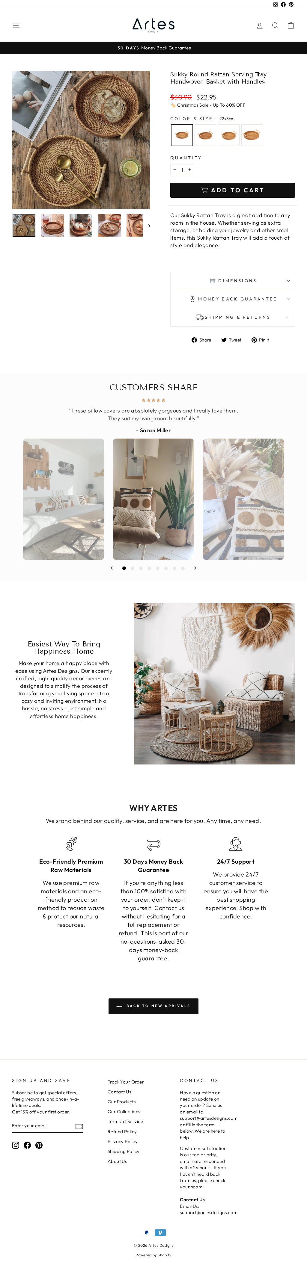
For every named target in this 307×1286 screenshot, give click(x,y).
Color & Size (202, 118)
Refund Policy (122, 1131)
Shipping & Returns (238, 317)
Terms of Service (125, 1121)
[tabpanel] (153, 477)
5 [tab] (157, 568)
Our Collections (124, 1111)
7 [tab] (174, 568)
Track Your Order (126, 1082)
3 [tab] (141, 568)
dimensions (237, 280)
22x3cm (181, 135)
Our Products (122, 1101)
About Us (117, 1161)
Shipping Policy (124, 1151)
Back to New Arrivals (158, 1006)
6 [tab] (166, 568)
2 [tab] (132, 568)
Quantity (186, 158)
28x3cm (228, 135)
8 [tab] (183, 568)
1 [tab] (124, 568)
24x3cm (205, 135)
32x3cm (252, 135)
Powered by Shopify (153, 1254)
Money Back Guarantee (237, 299)
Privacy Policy (123, 1141)
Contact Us (119, 1092)
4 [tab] (149, 568)
